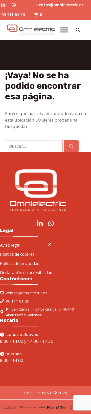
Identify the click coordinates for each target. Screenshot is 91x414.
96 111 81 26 (13, 14)
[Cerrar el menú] (49, 245)
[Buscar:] (34, 146)
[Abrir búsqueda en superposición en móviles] (78, 30)
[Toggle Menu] (64, 30)
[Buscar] (71, 146)
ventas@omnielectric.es (59, 4)
